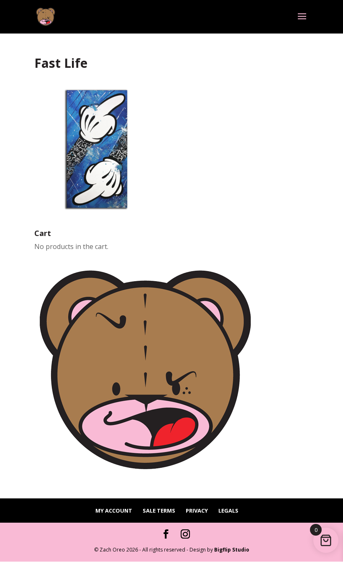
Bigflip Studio (231, 549)
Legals (228, 510)
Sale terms (159, 510)
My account (113, 510)
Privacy (197, 510)
